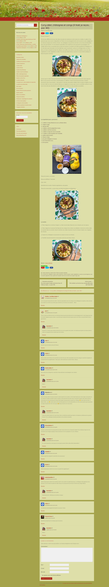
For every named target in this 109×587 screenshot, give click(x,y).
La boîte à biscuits (20, 80)
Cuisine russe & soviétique (22, 71)
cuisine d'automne (59, 274)
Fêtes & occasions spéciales (61, 272)
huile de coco (64, 275)
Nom (42, 564)
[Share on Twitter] (47, 33)
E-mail (43, 568)
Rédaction (42, 19)
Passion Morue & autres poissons (23, 90)
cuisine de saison (67, 274)
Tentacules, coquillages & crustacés (24, 98)
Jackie (46, 353)
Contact (35, 19)
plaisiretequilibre (49, 477)
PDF (25, 37)
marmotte (48, 326)
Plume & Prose (48, 516)
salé (78, 275)
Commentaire (44, 546)
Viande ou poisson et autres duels (23, 105)
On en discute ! (19, 88)
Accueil (16, 19)
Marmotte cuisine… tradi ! (37, 7)
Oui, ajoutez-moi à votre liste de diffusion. (51, 575)
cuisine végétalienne (75, 274)
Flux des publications (21, 131)
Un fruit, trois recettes (21, 100)
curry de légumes (86, 274)
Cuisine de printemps (21, 69)
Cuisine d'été (19, 65)
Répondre (43, 305)
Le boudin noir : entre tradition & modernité (26, 82)
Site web (43, 572)
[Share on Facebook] (51, 33)
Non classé (18, 86)
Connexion (18, 129)
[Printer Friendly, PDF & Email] (44, 266)
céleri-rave (46, 274)
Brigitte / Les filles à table (51, 296)
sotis (46, 340)
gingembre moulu (49, 275)
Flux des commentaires (21, 133)
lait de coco (69, 275)
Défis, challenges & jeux (21, 73)
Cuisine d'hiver (53, 272)
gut (46, 310)
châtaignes (50, 274)
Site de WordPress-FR (21, 135)
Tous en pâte (19, 42)
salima (46, 503)
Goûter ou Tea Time (20, 78)
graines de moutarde (57, 275)
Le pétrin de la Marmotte (21, 84)
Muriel (46, 464)
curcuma (81, 274)
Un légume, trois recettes (22, 102)
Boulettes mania (20, 57)
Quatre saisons (19, 92)
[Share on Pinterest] (43, 33)
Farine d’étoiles (48, 263)
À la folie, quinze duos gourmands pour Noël (26, 39)
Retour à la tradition (20, 94)
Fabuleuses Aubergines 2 (21, 35)
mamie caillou (48, 367)
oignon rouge (74, 275)
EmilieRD (47, 451)
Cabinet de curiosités (21, 59)
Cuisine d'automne (46, 272)
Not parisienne (48, 425)
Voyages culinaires (20, 107)
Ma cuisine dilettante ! (26, 19)
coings (54, 274)
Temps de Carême (20, 96)
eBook (21, 37)
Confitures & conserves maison (23, 61)
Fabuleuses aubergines (21, 47)
